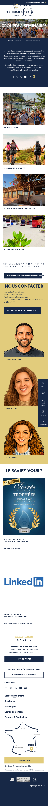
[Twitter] (15, 688)
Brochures (9, 701)
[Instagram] (11, 688)
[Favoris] (27, 12)
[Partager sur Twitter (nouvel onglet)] (17, 77)
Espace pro (10, 706)
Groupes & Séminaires (35, 2)
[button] (32, 12)
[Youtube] (20, 688)
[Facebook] (6, 688)
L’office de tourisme (14, 695)
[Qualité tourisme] (35, 779)
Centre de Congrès (13, 711)
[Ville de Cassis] (12, 779)
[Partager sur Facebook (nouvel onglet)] (13, 77)
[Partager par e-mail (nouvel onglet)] (25, 77)
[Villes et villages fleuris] (23, 779)
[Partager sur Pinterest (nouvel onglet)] (21, 77)
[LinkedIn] (25, 688)
